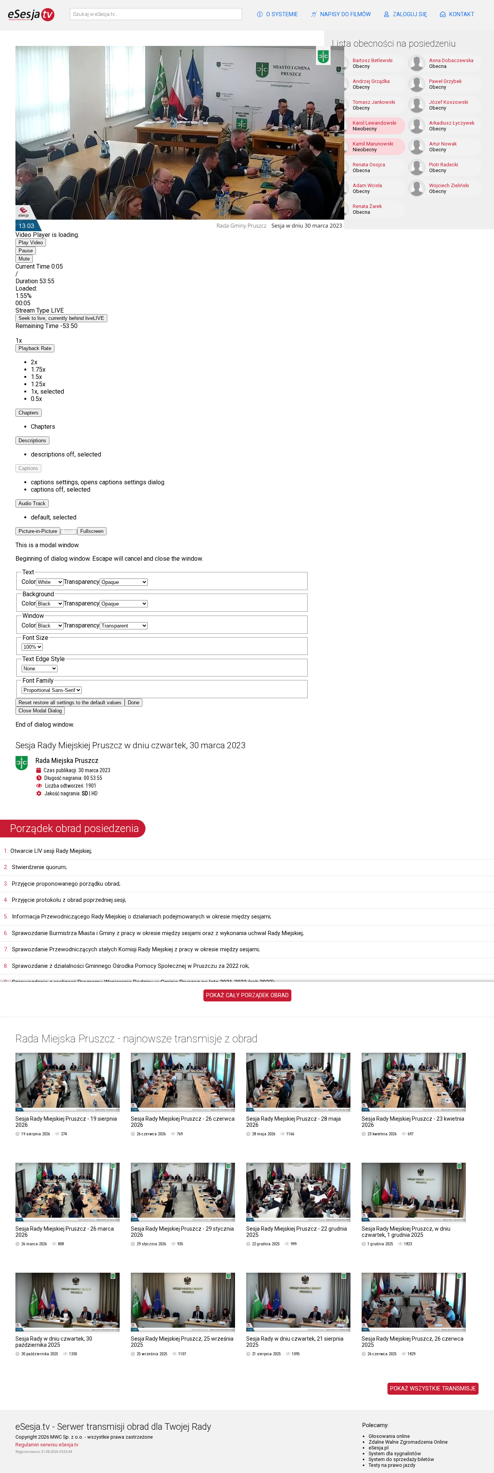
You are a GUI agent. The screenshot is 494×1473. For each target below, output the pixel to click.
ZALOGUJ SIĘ (410, 14)
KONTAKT (461, 14)
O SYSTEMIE (282, 14)
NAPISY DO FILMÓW (345, 14)
